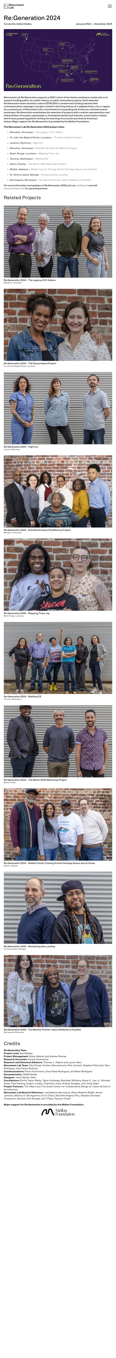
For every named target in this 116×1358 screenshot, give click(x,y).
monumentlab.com (14, 188)
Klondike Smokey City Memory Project (56, 148)
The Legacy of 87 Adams (49, 132)
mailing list (82, 185)
